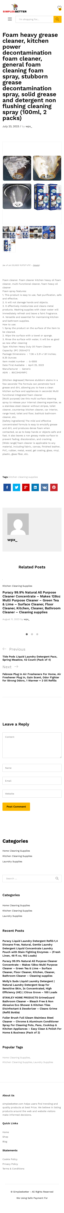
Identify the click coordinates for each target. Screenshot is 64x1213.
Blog (4, 1141)
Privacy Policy (10, 1164)
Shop (5, 1136)
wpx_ (29, 126)
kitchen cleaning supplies (23, 477)
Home (5, 1132)
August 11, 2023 (11, 619)
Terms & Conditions (13, 1168)
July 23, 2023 (10, 126)
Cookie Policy (9, 1159)
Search (57, 19)
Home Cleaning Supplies (16, 850)
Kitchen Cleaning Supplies (17, 586)
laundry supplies (43, 1062)
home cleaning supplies (16, 1057)
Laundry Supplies (12, 861)
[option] (32, 600)
